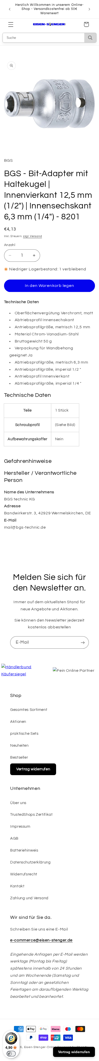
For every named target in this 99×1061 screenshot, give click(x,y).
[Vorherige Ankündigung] (9, 9)
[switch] (11, 1053)
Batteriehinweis (24, 850)
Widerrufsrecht (23, 874)
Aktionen (18, 722)
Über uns (18, 803)
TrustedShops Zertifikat (31, 815)
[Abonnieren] (83, 642)
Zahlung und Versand (29, 898)
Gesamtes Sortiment (28, 710)
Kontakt (17, 886)
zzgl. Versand (32, 236)
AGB (14, 838)
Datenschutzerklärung (30, 862)
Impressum (20, 826)
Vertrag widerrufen (33, 769)
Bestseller (19, 757)
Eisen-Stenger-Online (40, 1047)
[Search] (90, 37)
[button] (10, 24)
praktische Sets (24, 734)
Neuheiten (19, 745)
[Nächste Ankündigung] (89, 9)
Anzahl (9, 245)
